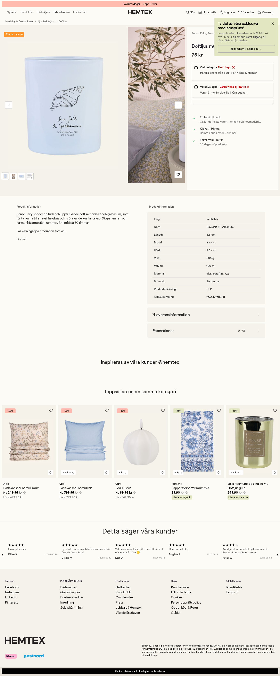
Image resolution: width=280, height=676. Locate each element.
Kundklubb (123, 592)
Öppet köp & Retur (184, 607)
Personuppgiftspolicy (186, 602)
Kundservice (180, 587)
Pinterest (11, 602)
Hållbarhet (123, 587)
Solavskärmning (71, 607)
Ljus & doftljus (45, 21)
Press (119, 602)
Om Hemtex (124, 597)
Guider (176, 613)
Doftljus (62, 21)
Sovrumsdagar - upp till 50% (140, 3)
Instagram (12, 592)
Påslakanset (68, 587)
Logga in (232, 592)
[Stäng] (272, 23)
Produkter (27, 12)
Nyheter (12, 12)
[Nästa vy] (178, 105)
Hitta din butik (181, 592)
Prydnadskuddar (71, 597)
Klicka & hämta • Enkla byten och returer (140, 671)
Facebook (12, 587)
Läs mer (21, 239)
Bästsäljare (43, 12)
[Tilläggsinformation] (24, 493)
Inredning (67, 602)
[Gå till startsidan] (140, 12)
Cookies (176, 597)
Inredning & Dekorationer (19, 21)
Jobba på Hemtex (128, 607)
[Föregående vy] (8, 105)
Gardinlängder (70, 592)
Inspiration (79, 12)
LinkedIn (11, 597)
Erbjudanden (61, 12)
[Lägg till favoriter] (178, 174)
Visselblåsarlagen (128, 613)
